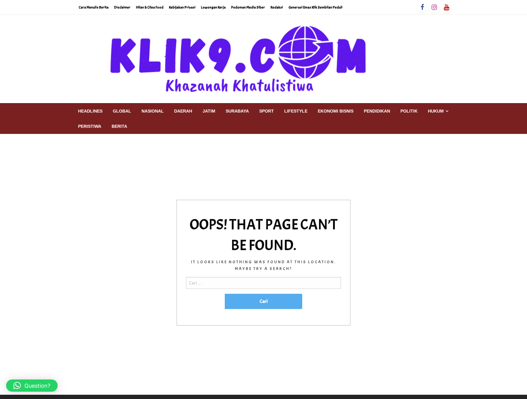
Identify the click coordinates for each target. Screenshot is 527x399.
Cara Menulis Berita (94, 7)
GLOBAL (122, 111)
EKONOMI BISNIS (335, 111)
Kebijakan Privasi (182, 7)
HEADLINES (90, 111)
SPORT (266, 111)
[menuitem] (90, 111)
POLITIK (409, 111)
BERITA (119, 126)
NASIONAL (153, 111)
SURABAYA (237, 111)
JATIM (209, 111)
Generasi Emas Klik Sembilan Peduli (315, 7)
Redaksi (277, 7)
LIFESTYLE (295, 111)
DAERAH (183, 111)
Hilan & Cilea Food (149, 7)
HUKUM (436, 111)
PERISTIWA (89, 126)
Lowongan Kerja (213, 7)
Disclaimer (122, 7)
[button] (32, 385)
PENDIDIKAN (377, 111)
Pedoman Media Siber (248, 7)
